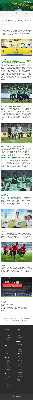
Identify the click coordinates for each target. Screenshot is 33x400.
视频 (7, 357)
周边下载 (8, 385)
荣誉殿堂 (20, 363)
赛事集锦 (8, 360)
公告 (7, 332)
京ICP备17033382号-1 (21, 398)
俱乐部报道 (8, 367)
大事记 (19, 358)
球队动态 (8, 339)
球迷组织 (8, 376)
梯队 (7, 353)
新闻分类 (6, 13)
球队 (7, 345)
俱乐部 (20, 353)
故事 (7, 381)
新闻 (7, 330)
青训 (19, 341)
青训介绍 (20, 351)
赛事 (19, 330)
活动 (7, 378)
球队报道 (8, 365)
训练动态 (8, 362)
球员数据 (20, 337)
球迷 (7, 373)
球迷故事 (8, 369)
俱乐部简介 (20, 356)
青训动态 (20, 344)
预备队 (7, 351)
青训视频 (20, 346)
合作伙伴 (20, 374)
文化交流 (20, 369)
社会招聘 (20, 376)
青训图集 (20, 349)
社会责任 (20, 372)
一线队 (7, 348)
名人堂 (19, 365)
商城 (7, 383)
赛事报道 (8, 335)
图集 (7, 342)
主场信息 (20, 367)
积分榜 (19, 335)
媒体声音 (8, 337)
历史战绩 (20, 360)
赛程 (19, 332)
